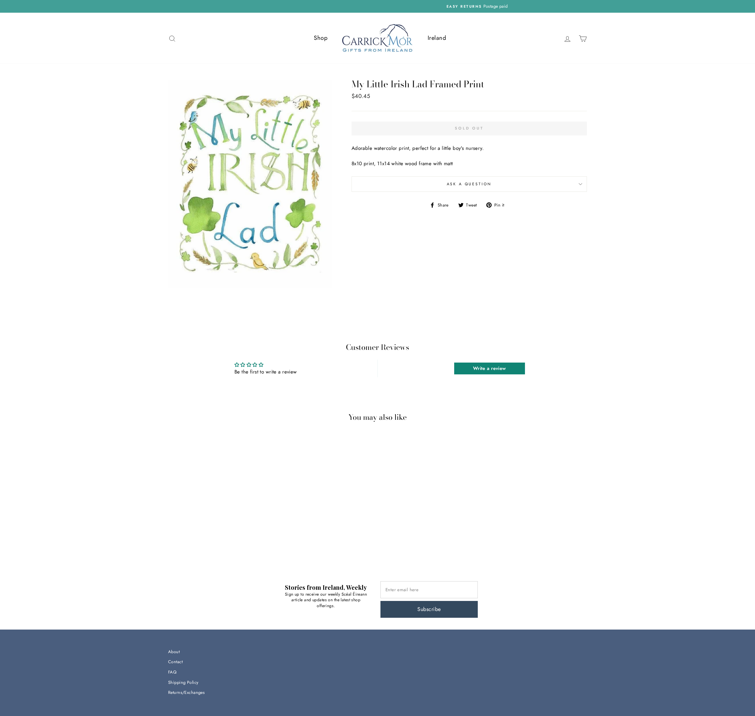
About (174, 652)
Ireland (437, 38)
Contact (175, 662)
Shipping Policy (183, 682)
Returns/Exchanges (186, 692)
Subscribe (429, 609)
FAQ (172, 672)
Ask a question (469, 184)
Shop (320, 38)
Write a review (489, 368)
